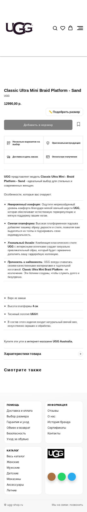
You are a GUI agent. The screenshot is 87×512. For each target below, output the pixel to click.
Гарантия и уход (18, 422)
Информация (57, 404)
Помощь (13, 404)
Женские (13, 462)
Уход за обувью (18, 439)
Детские (12, 473)
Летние (12, 490)
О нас (51, 416)
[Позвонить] (52, 477)
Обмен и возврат (18, 427)
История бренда (59, 422)
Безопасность (16, 433)
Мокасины (14, 479)
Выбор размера (18, 416)
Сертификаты (57, 427)
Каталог (13, 450)
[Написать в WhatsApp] (62, 477)
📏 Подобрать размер (64, 112)
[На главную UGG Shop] (56, 453)
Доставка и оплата (20, 410)
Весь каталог (16, 456)
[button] (55, 28)
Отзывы (53, 410)
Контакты (54, 433)
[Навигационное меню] (80, 28)
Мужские (13, 467)
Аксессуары (15, 484)
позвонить (76, 504)
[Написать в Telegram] (72, 477)
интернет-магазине (40, 341)
